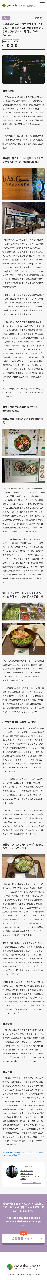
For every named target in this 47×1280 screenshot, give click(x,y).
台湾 (16, 41)
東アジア (7, 41)
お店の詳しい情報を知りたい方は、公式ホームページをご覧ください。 (22, 1154)
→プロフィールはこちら (31, 1182)
